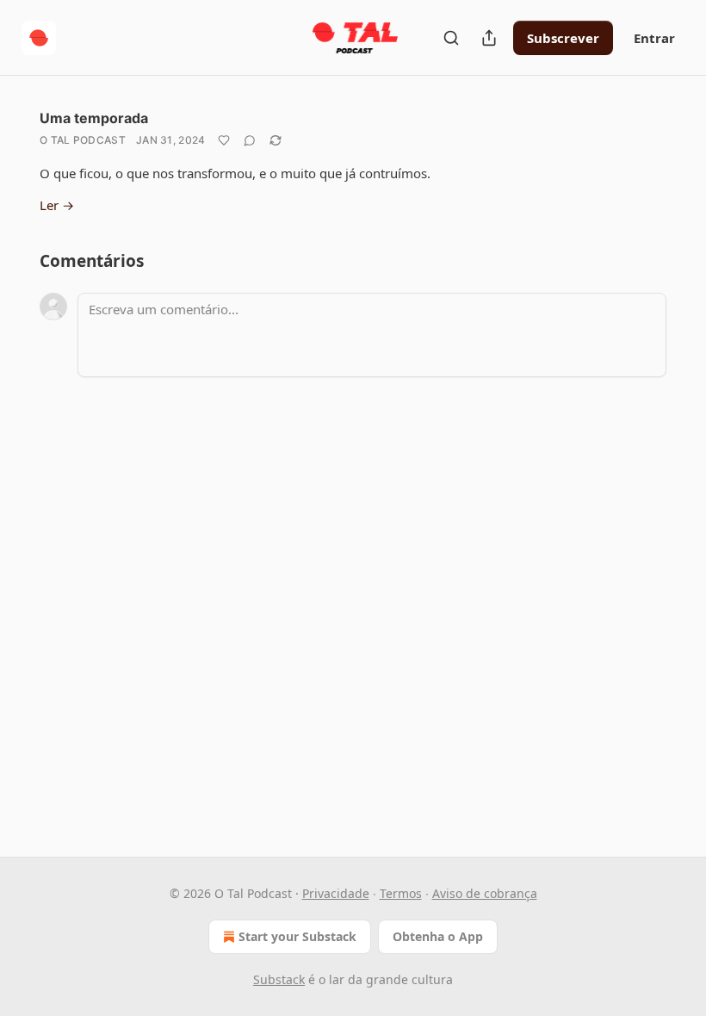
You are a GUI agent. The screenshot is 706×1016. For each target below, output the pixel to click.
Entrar (654, 37)
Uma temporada (94, 118)
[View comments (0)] (249, 140)
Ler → (57, 205)
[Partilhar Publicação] (489, 38)
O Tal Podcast (83, 139)
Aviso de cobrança (484, 893)
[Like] (224, 140)
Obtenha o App (438, 936)
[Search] (451, 38)
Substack (279, 979)
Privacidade (335, 893)
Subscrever (563, 37)
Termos (401, 893)
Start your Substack (297, 936)
